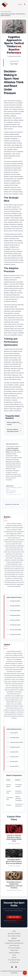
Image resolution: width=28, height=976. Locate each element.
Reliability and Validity (14, 940)
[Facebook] (12, 967)
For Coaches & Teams (14, 960)
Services (14, 957)
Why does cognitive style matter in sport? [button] (14, 430)
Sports (14, 955)
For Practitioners (14, 962)
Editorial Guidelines (14, 952)
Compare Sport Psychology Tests (14, 943)
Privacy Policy (14, 950)
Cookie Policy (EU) (14, 945)
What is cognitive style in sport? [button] (14, 423)
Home (14, 931)
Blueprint (14, 938)
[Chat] (25, 973)
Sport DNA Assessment (14, 933)
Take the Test (14, 917)
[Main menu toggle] (24, 4)
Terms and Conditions (14, 948)
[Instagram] (16, 967)
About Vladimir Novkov (14, 936)
